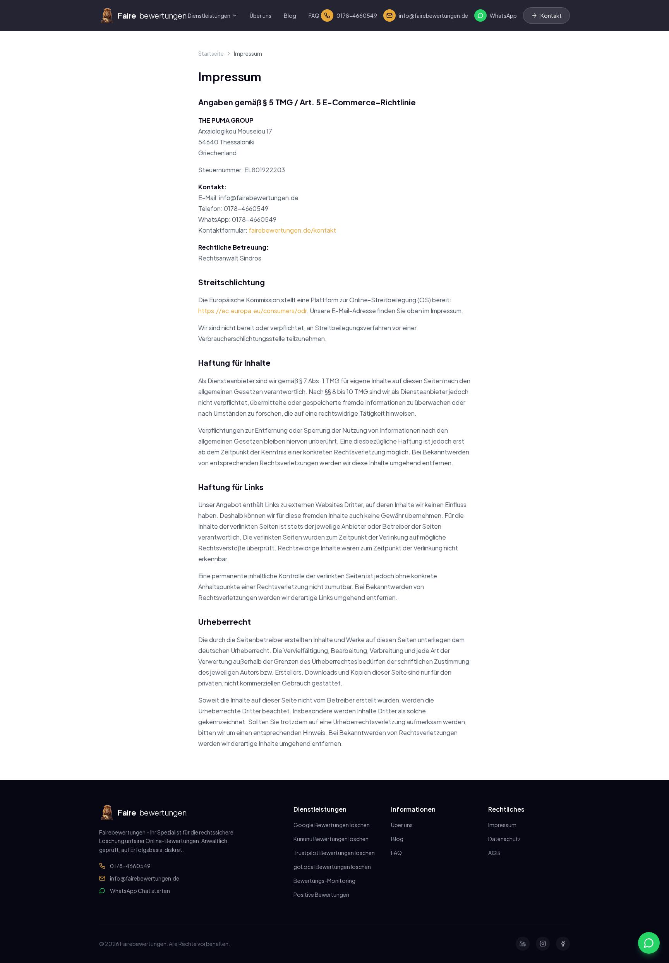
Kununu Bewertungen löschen (331, 838)
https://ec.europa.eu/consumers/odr (252, 311)
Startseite (211, 53)
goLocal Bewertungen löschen (332, 866)
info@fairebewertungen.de (144, 878)
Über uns (260, 15)
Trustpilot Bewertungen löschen (334, 852)
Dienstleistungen (209, 15)
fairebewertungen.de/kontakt (292, 230)
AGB (494, 852)
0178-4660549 (130, 865)
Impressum (502, 824)
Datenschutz (504, 838)
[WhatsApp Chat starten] (649, 943)
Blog (290, 15)
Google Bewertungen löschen (331, 824)
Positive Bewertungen (321, 894)
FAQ (314, 15)
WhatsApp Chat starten (140, 890)
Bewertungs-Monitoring (324, 880)
